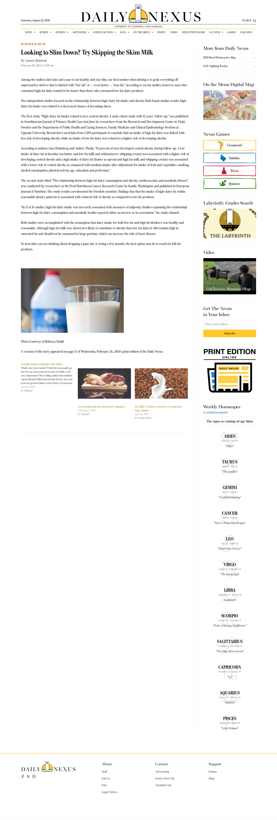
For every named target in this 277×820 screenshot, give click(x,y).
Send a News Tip (164, 778)
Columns (246, 32)
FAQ (104, 785)
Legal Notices (109, 792)
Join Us (106, 778)
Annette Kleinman (36, 60)
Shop (211, 778)
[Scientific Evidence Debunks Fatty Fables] (49, 377)
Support (215, 763)
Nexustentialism (193, 32)
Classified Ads (163, 785)
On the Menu (141, 32)
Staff (104, 771)
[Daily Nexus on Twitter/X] (28, 776)
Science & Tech (103, 32)
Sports (43, 32)
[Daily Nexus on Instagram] (34, 776)
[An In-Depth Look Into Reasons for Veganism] (104, 383)
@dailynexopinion (217, 412)
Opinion (60, 32)
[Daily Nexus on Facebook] (22, 776)
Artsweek (79, 32)
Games (231, 32)
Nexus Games (216, 134)
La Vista (214, 32)
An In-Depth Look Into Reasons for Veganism (101, 406)
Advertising (162, 771)
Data (123, 32)
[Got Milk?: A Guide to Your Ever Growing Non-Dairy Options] (161, 383)
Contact (161, 763)
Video (174, 32)
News (28, 32)
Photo (161, 32)
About (107, 763)
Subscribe (230, 333)
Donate (213, 771)
